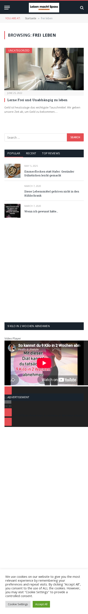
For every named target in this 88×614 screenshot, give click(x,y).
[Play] (8, 390)
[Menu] (7, 7)
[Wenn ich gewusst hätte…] (12, 211)
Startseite (30, 18)
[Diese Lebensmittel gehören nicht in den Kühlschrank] (12, 191)
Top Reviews (51, 153)
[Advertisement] (44, 270)
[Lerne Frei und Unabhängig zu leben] (44, 69)
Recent (31, 153)
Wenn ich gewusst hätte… (41, 211)
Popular (13, 153)
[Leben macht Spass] (44, 8)
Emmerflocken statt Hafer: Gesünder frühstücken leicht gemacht (49, 173)
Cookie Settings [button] (18, 604)
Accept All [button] (41, 604)
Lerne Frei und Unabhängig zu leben (37, 100)
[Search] (81, 7)
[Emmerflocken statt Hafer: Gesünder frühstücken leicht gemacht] (12, 171)
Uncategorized (18, 50)
